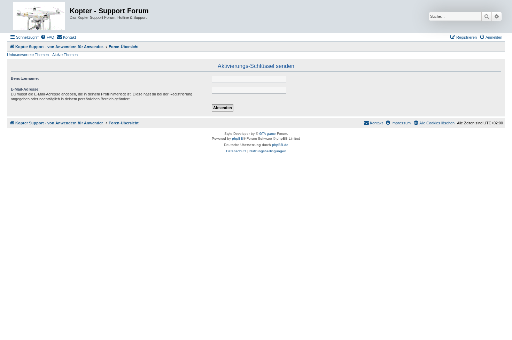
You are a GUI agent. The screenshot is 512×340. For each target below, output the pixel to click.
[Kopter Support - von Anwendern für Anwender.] (39, 16)
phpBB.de (280, 145)
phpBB (237, 138)
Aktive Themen (65, 55)
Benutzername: (25, 78)
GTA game (267, 134)
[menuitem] (47, 37)
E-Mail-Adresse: (25, 89)
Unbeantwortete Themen (28, 55)
